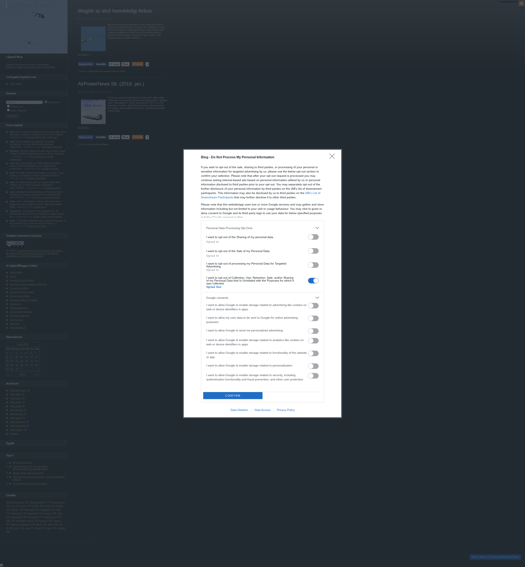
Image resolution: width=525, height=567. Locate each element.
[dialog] (262, 283)
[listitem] (262, 228)
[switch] (313, 237)
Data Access (262, 410)
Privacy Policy (286, 410)
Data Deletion (239, 410)
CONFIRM (233, 395)
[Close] (333, 157)
